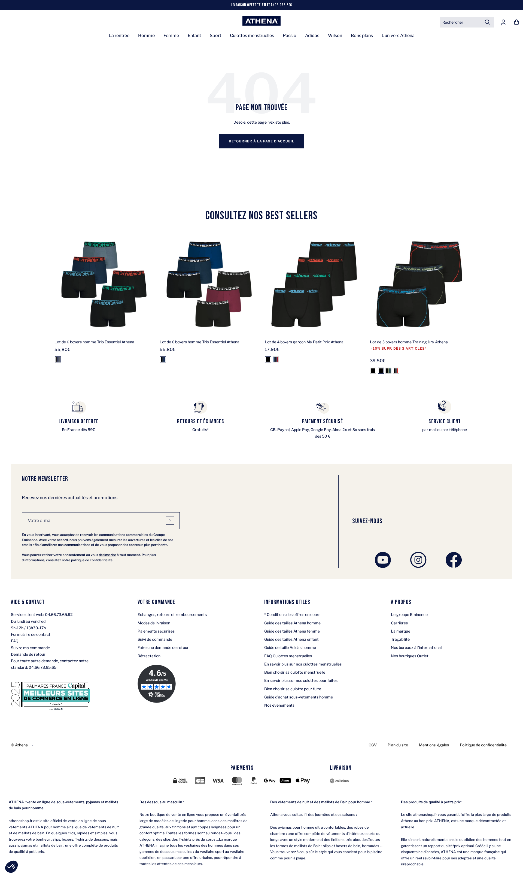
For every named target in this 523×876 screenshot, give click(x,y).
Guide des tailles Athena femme (292, 631)
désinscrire (107, 555)
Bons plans (362, 35)
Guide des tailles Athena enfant (291, 639)
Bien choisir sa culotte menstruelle (294, 672)
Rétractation (149, 656)
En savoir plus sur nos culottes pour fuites (300, 680)
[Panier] (516, 22)
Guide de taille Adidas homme (290, 647)
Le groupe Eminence (409, 614)
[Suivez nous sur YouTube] (383, 560)
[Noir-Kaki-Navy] (388, 370)
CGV (373, 745)
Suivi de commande (155, 639)
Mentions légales (434, 745)
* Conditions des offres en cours (292, 614)
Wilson (335, 35)
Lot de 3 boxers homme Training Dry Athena (409, 342)
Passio (289, 35)
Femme (171, 35)
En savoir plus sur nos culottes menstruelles (303, 664)
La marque (400, 631)
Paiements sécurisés (156, 631)
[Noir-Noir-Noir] (373, 370)
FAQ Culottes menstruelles (288, 656)
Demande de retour (28, 654)
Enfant (194, 35)
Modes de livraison (154, 623)
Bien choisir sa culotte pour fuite (292, 688)
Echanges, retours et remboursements (172, 614)
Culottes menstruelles (252, 35)
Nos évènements (279, 705)
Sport (215, 35)
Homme (146, 35)
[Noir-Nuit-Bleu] (163, 359)
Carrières (399, 623)
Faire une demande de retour (163, 647)
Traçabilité (400, 639)
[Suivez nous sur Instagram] (418, 560)
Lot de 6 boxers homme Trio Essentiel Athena (94, 342)
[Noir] (268, 359)
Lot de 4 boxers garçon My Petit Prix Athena (304, 342)
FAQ (15, 641)
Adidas (312, 35)
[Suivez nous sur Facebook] (454, 560)
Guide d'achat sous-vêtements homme (298, 697)
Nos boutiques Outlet (409, 656)
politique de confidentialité (91, 560)
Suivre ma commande (30, 647)
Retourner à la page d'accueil (261, 141)
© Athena (19, 745)
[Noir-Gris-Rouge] (396, 370)
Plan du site (398, 745)
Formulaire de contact (30, 634)
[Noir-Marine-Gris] (57, 359)
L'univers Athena (398, 35)
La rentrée (119, 35)
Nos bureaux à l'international (416, 647)
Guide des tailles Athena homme (292, 623)
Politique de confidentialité (483, 745)
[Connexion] (503, 22)
